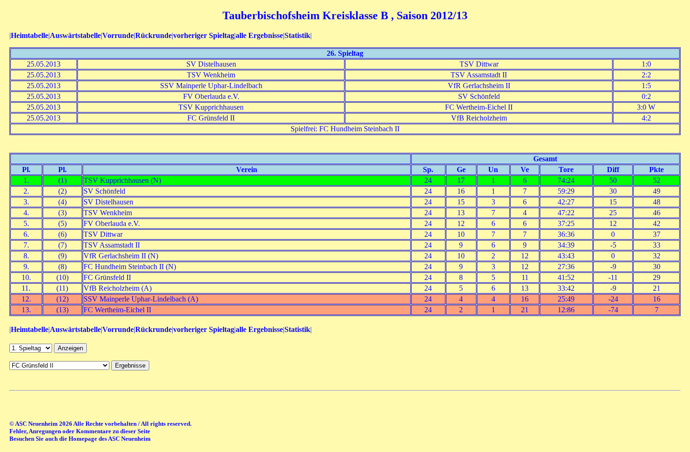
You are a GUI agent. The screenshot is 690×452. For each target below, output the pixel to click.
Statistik (297, 35)
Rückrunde (153, 35)
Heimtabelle (29, 35)
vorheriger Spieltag (203, 35)
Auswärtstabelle (75, 35)
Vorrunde (118, 35)
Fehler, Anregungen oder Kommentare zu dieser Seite (79, 431)
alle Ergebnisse (259, 35)
